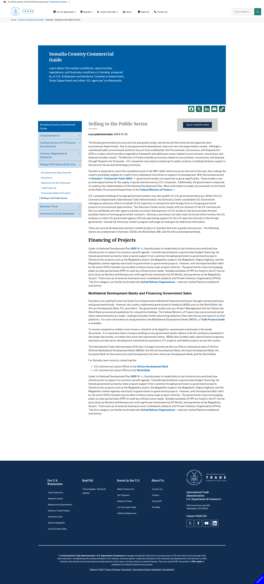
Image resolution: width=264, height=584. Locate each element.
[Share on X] (199, 109)
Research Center (55, 498)
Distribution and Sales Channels (56, 172)
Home (13, 20)
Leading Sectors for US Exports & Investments (58, 144)
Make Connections (125, 489)
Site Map (156, 507)
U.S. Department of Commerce (110, 555)
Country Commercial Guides (31, 20)
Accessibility (168, 569)
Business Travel (49, 206)
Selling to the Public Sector (54, 198)
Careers (155, 495)
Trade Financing (48, 188)
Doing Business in (50, 135)
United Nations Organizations (158, 281)
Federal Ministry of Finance (156, 189)
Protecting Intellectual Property (56, 193)
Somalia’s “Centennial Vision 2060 (111, 178)
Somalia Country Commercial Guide (57, 126)
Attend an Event (55, 516)
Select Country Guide (197, 125)
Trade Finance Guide (212, 319)
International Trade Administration (78, 555)
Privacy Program (112, 569)
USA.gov (93, 569)
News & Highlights (56, 522)
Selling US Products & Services (58, 164)
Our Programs (123, 495)
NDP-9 (135, 248)
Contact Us (157, 489)
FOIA (101, 569)
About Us (158, 480)
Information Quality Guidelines (147, 569)
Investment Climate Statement (57, 213)
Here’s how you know (59, 2)
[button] (64, 12)
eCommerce (46, 178)
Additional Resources (126, 513)
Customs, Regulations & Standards (53, 155)
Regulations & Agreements (60, 504)
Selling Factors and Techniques (56, 183)
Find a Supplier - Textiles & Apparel (94, 491)
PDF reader (197, 561)
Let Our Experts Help (57, 528)
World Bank (143, 370)
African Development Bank (152, 366)
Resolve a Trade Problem (59, 510)
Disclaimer (127, 569)
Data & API (157, 501)
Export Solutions (55, 492)
